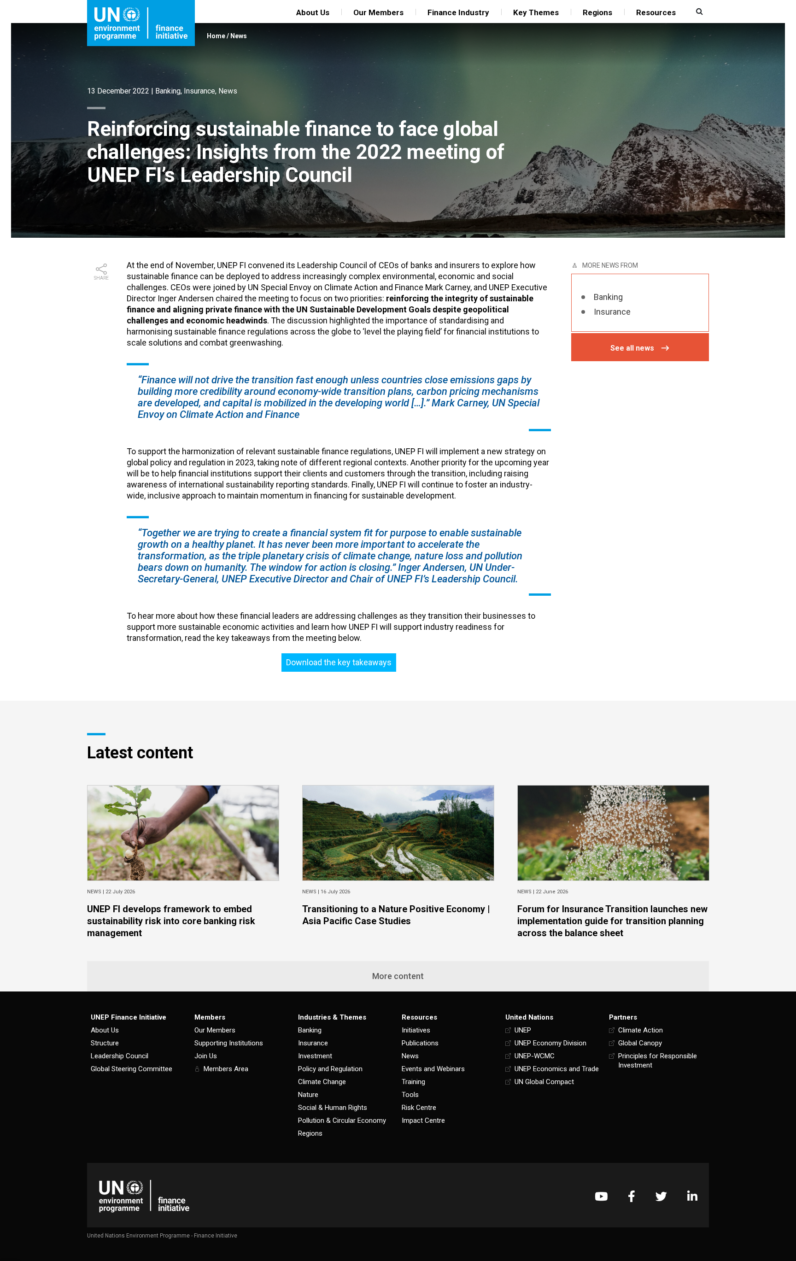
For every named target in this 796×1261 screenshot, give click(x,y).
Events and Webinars (433, 1069)
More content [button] (398, 976)
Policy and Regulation (330, 1069)
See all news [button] (632, 348)
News (238, 36)
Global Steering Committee (131, 1069)
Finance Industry (458, 12)
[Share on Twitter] (101, 309)
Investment (315, 1056)
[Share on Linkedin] (101, 324)
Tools (410, 1095)
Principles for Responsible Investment (657, 1060)
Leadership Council (119, 1056)
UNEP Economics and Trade (557, 1069)
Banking (168, 91)
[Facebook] (631, 1196)
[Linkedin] (692, 1196)
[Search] (698, 11)
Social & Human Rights (332, 1107)
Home (216, 36)
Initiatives (416, 1030)
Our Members (378, 12)
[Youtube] (601, 1196)
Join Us (205, 1056)
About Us (312, 12)
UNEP (523, 1030)
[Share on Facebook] (101, 294)
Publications (420, 1043)
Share (101, 278)
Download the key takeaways (339, 662)
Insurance (199, 91)
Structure (105, 1043)
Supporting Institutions (228, 1043)
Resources (656, 12)
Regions (597, 12)
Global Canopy (640, 1043)
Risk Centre (419, 1107)
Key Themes (536, 12)
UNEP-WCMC (535, 1056)
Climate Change (322, 1082)
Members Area (226, 1069)
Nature (308, 1095)
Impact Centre (423, 1120)
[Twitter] (661, 1196)
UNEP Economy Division (550, 1043)
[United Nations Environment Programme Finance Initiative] (144, 1196)
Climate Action (640, 1030)
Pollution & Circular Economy (342, 1120)
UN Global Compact (544, 1082)
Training (413, 1082)
